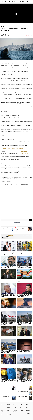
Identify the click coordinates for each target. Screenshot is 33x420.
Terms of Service (21, 153)
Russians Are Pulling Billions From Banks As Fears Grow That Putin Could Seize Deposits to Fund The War (8, 323)
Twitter (17, 126)
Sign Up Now (10, 235)
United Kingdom (22, 410)
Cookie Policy (15, 411)
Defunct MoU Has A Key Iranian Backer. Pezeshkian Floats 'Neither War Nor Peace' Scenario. (7, 281)
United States (21, 411)
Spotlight (8, 410)
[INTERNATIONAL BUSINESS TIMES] (16, 2)
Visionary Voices (9, 406)
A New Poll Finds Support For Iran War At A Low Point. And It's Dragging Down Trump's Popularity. (8, 295)
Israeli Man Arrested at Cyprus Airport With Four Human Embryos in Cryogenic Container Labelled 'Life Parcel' (8, 380)
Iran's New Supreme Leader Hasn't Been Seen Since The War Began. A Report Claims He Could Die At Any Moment (24, 380)
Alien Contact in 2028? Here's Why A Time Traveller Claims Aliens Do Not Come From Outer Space (24, 323)
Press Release (9, 411)
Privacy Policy (26, 153)
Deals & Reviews (9, 414)
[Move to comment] (31, 35)
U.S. (1, 407)
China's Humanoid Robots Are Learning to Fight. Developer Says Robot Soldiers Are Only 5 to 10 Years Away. (24, 253)
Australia (21, 406)
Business (2, 410)
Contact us (14, 407)
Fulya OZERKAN (4, 34)
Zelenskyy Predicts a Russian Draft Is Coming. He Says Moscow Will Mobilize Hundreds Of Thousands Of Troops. (24, 295)
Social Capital (8, 407)
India (20, 407)
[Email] (30, 35)
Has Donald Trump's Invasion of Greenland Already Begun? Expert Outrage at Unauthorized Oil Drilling (8, 351)
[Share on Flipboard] (26, 35)
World (1, 406)
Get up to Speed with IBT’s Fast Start (27, 235)
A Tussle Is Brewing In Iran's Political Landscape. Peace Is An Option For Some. (6, 397)
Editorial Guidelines (24, 184)
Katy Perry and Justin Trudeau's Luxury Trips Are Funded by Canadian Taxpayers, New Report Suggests (8, 253)
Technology (2, 411)
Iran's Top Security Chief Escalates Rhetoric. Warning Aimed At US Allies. (23, 392)
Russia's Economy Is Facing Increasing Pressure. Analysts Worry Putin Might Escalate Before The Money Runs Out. (8, 366)
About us (14, 406)
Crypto (1, 414)
